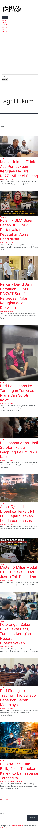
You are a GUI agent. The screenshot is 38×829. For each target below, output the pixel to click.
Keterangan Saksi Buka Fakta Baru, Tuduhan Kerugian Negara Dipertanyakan (15, 633)
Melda (2, 179)
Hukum (4, 23)
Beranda (4, 20)
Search (2, 814)
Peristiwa (4, 27)
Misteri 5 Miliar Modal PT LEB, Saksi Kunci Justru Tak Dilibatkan (18, 572)
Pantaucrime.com (17, 826)
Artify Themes (6, 828)
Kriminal (4, 25)
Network (4, 32)
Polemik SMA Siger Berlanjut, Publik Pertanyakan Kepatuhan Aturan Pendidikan (16, 229)
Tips (3, 29)
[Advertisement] (19, 52)
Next (6, 799)
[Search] (2, 73)
